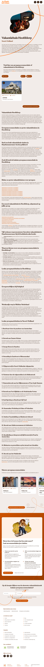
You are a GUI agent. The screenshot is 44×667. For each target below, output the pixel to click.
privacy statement (28, 598)
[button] (41, 2)
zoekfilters (10, 225)
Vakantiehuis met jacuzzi (7, 220)
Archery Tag (4, 281)
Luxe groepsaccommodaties (8, 219)
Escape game (4, 282)
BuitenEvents (27, 276)
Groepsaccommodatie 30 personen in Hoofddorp (12, 194)
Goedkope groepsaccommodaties (9, 222)
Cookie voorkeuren (27, 665)
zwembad (15, 169)
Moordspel (18, 282)
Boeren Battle (16, 275)
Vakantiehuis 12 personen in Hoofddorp (10, 188)
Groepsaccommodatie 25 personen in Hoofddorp (12, 192)
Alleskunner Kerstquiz (29, 278)
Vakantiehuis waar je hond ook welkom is (10, 223)
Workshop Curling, (20, 278)
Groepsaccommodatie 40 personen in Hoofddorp (12, 195)
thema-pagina (7, 171)
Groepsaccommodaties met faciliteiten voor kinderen (13, 218)
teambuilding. (25, 421)
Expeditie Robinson (28, 280)
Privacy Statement (19, 665)
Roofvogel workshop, (8, 275)
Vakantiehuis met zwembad (8, 217)
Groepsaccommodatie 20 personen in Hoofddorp (12, 191)
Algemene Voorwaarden (9, 665)
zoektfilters (32, 171)
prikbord (13, 70)
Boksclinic (24, 275)
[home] (5, 2)
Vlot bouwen (35, 280)
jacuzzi (31, 169)
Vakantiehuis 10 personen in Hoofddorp (10, 187)
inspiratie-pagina (27, 197)
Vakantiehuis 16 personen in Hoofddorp (10, 190)
